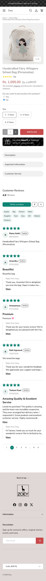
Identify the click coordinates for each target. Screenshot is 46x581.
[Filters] (34, 204)
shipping (16, 86)
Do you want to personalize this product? (21, 93)
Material (37, 216)
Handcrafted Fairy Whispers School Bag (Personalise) (21, 19)
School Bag (13, 18)
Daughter (7, 216)
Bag (14, 212)
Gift (29, 216)
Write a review (17, 204)
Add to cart (32, 132)
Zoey (23, 216)
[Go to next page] (39, 447)
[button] (42, 10)
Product (21, 212)
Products (7, 220)
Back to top (22, 478)
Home (5, 18)
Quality (6, 212)
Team (16, 216)
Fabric (30, 212)
